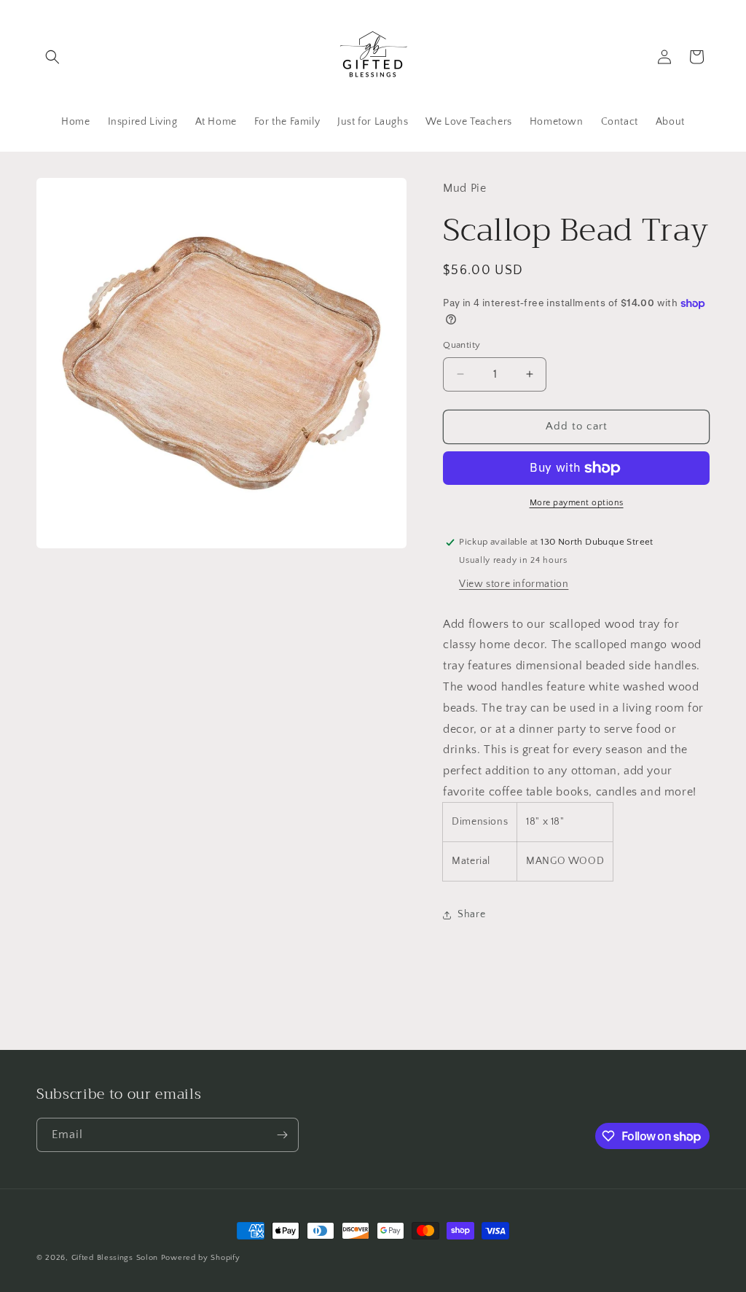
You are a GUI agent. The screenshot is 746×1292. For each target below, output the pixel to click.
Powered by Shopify (200, 1257)
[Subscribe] (282, 1135)
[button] (52, 57)
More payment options (577, 502)
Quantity (461, 345)
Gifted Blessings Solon (114, 1257)
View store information (513, 584)
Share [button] (471, 914)
